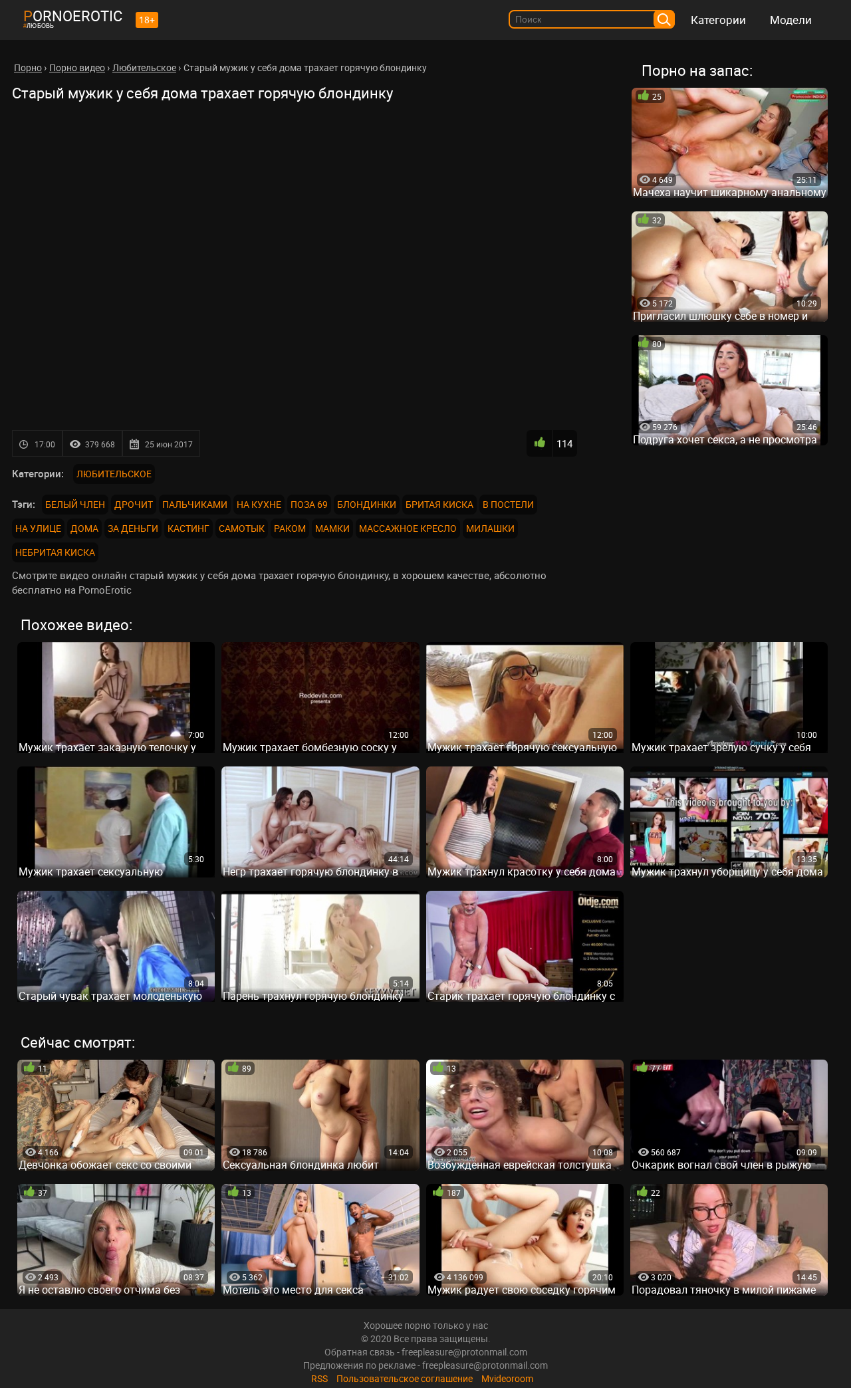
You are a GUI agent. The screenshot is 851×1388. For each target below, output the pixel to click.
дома (84, 528)
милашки (490, 528)
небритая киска (55, 552)
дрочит (133, 504)
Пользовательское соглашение (404, 1378)
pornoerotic (72, 15)
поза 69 (309, 504)
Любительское (114, 473)
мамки (332, 528)
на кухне (259, 504)
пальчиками (194, 504)
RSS (319, 1378)
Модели (791, 19)
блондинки (366, 504)
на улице (38, 528)
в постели (508, 504)
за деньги (133, 528)
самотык (242, 528)
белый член (75, 504)
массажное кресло (408, 528)
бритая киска (439, 504)
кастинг (188, 528)
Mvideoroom (507, 1378)
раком (290, 528)
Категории (718, 19)
